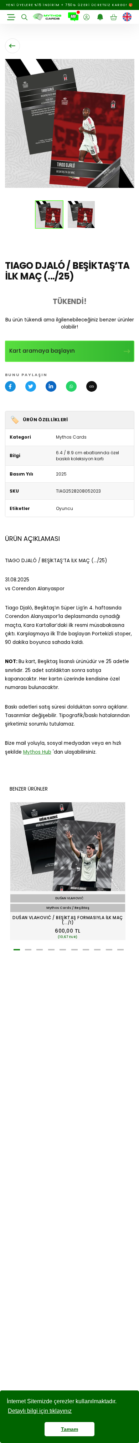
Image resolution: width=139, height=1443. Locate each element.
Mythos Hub (37, 752)
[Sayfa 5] (63, 949)
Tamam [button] (69, 1429)
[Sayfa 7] (86, 949)
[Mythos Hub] (73, 17)
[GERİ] (12, 45)
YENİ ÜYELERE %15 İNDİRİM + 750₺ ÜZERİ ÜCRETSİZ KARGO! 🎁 (69, 5)
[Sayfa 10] (120, 949)
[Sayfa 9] (109, 949)
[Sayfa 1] (17, 949)
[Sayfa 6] (74, 949)
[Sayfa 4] (51, 949)
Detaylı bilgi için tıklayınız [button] (40, 1411)
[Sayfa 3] (39, 949)
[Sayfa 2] (28, 949)
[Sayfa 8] (97, 949)
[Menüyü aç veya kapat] (11, 17)
